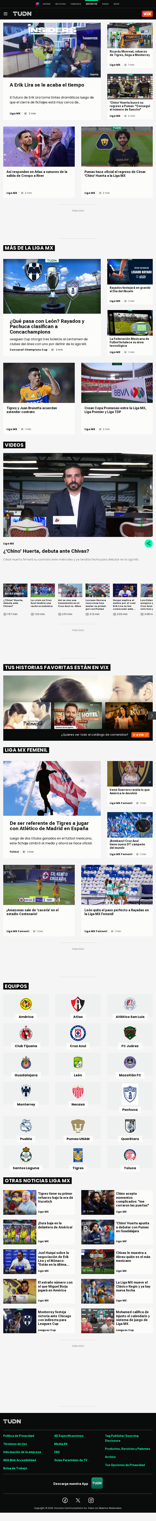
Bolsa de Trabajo (15, 1468)
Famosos (76, 4)
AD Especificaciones (68, 1435)
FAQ (57, 1452)
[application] (78, 495)
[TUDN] (22, 13)
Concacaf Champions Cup (29, 349)
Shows (47, 4)
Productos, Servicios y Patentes (127, 1448)
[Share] (149, 543)
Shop (116, 4)
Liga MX (15, 113)
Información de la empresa (22, 1452)
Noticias (60, 4)
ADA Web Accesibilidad (19, 1460)
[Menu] (5, 14)
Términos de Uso (15, 1444)
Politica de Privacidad (18, 1435)
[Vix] (147, 14)
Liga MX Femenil (121, 803)
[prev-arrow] (0, 715)
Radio (105, 4)
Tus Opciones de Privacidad (125, 1465)
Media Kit (60, 1444)
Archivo (110, 1457)
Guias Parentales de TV (70, 1460)
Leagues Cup (47, 1330)
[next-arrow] (152, 716)
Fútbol (14, 851)
